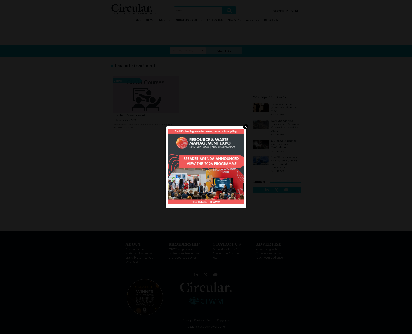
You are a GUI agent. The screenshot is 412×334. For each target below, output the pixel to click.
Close (245, 126)
